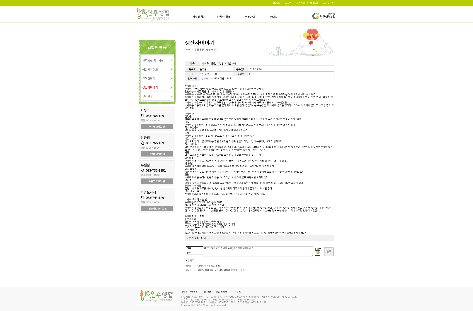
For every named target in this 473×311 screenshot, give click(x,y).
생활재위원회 (150, 69)
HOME (276, 2)
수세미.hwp (209, 78)
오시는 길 (236, 291)
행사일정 (147, 96)
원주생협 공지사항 (153, 60)
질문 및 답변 (221, 291)
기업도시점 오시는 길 (156, 208)
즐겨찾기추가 (329, 2)
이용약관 (207, 291)
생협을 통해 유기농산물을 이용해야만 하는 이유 (221, 270)
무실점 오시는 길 (157, 181)
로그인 (288, 2)
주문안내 (249, 17)
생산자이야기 (213, 49)
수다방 (273, 17)
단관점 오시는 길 (157, 154)
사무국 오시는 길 (157, 126)
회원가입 (301, 2)
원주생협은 (199, 17)
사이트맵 (314, 2)
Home (187, 49)
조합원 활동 (223, 17)
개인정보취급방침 (189, 291)
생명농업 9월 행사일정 (209, 266)
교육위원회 (148, 78)
